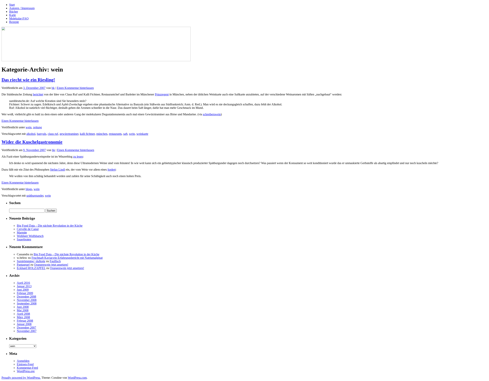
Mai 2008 (22, 310)
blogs (29, 189)
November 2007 (26, 331)
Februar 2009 (25, 293)
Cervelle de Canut (28, 229)
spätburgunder (34, 195)
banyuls (41, 133)
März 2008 (23, 317)
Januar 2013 (24, 286)
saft (125, 133)
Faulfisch (55, 261)
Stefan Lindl (57, 169)
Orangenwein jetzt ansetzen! (51, 264)
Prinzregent (162, 94)
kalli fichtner (87, 133)
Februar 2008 (25, 320)
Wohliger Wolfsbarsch (30, 236)
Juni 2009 (23, 289)
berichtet (38, 94)
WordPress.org (26, 371)
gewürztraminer (69, 133)
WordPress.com (77, 377)
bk (53, 88)
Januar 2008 (24, 324)
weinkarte (142, 133)
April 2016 (23, 282)
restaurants (115, 133)
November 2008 (26, 300)
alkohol (30, 133)
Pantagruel (23, 264)
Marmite (22, 232)
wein (29, 127)
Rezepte (14, 22)
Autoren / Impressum (22, 8)
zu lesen (78, 156)
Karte (12, 15)
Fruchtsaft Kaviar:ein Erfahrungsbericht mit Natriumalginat (67, 257)
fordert (112, 169)
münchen (101, 133)
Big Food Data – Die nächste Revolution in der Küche (50, 225)
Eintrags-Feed (25, 364)
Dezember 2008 (26, 296)
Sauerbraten (24, 239)
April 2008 (23, 313)
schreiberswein (212, 114)
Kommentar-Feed (27, 367)
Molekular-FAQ (19, 18)
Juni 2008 (23, 307)
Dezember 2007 (26, 327)
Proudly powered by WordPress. (21, 377)
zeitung (37, 127)
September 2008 (26, 303)
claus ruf (53, 133)
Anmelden (23, 360)
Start (12, 4)
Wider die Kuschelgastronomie (32, 141)
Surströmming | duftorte (31, 261)
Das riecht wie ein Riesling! (28, 79)
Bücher (13, 11)
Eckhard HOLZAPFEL (31, 268)
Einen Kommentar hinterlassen (75, 88)
